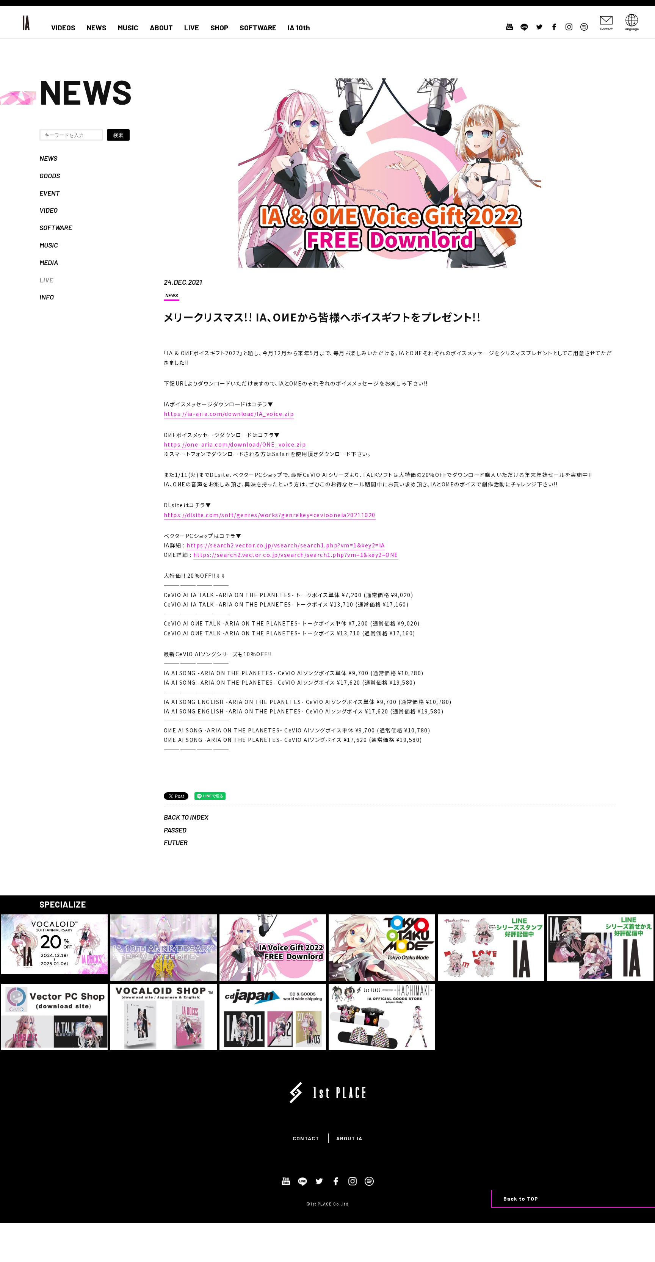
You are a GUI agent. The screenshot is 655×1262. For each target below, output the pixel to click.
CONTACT (306, 1138)
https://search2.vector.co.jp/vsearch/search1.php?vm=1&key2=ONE (295, 554)
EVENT (49, 193)
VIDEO (48, 210)
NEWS (97, 28)
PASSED (175, 830)
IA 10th (299, 28)
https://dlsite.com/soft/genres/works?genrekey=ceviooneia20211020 (270, 515)
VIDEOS (63, 28)
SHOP (219, 28)
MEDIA (48, 262)
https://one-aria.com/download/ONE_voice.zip (235, 444)
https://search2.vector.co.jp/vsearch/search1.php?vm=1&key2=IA (285, 545)
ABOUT (161, 28)
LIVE (191, 28)
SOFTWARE (258, 28)
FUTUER (176, 842)
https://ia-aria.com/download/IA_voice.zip (229, 413)
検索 (118, 135)
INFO (46, 297)
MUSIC (128, 28)
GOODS (49, 175)
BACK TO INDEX (186, 817)
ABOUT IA (349, 1138)
